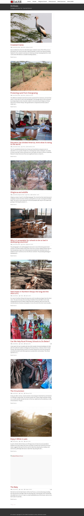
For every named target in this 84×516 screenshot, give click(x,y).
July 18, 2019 (30, 47)
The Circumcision (17, 391)
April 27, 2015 (28, 295)
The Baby (14, 487)
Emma (24, 47)
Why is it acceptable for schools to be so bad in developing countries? (29, 241)
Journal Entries (15, 47)
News (19, 47)
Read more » (13, 57)
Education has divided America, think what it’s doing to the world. (31, 143)
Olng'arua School (21, 194)
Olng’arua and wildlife (19, 192)
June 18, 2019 (30, 95)
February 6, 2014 (29, 393)
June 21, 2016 (30, 244)
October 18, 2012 (29, 489)
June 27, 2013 (28, 441)
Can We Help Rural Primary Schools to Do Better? (30, 341)
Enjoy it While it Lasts (18, 439)
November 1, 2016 (35, 194)
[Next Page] (15, 504)
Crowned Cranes (17, 45)
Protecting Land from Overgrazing (24, 93)
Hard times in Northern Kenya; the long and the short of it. (29, 292)
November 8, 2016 (31, 146)
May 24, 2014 (28, 343)
